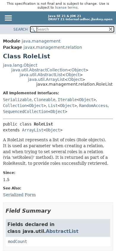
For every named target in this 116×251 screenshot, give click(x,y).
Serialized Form (19, 194)
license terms (66, 8)
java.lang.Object (20, 65)
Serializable (17, 99)
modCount (17, 241)
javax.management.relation (52, 47)
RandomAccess (93, 105)
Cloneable (44, 99)
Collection (15, 105)
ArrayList (32, 130)
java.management (41, 41)
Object (78, 70)
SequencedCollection (25, 111)
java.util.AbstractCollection (39, 70)
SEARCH (20, 29)
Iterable (67, 99)
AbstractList (62, 231)
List (53, 105)
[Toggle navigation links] (8, 18)
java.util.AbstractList (41, 74)
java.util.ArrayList (46, 79)
